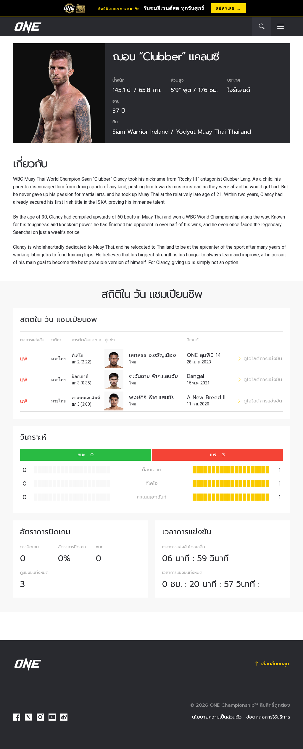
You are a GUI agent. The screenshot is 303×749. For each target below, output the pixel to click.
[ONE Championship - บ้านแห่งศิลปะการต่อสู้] (27, 27)
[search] (261, 26)
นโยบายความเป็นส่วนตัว (216, 717)
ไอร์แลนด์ (238, 89)
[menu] (280, 27)
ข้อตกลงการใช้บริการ (268, 717)
